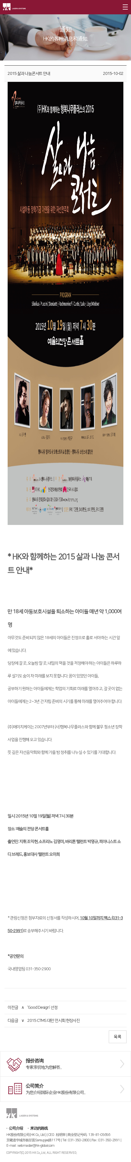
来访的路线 (39, 1128)
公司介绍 (16, 1128)
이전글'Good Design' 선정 (33, 1007)
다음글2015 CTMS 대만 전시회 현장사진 (44, 1020)
